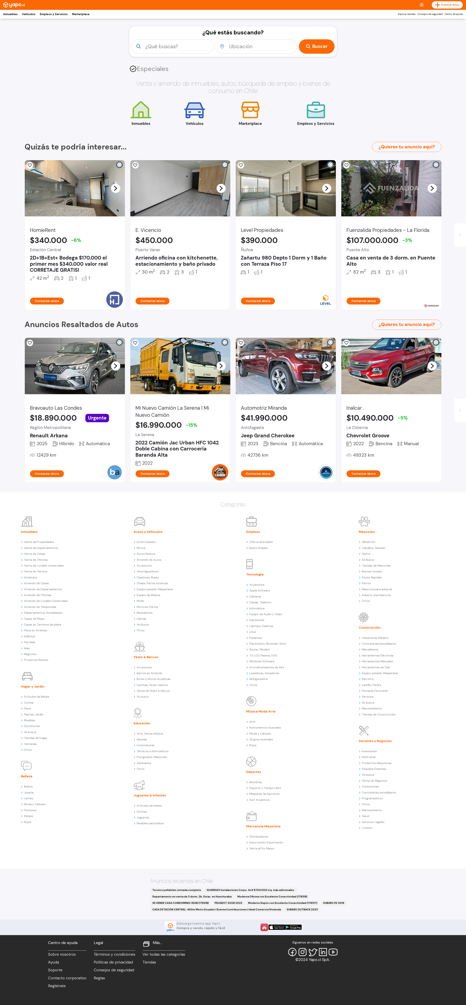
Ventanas (30, 744)
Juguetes (143, 817)
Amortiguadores (148, 571)
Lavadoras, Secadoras (264, 673)
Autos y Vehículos (148, 532)
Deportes (253, 772)
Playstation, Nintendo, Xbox (267, 644)
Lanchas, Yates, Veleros (152, 685)
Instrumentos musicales (265, 727)
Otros (28, 750)
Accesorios (144, 565)
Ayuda (53, 962)
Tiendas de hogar (35, 738)
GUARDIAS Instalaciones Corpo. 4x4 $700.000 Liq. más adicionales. (251, 890)
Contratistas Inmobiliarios (379, 644)
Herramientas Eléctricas (378, 655)
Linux (252, 632)
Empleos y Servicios (54, 14)
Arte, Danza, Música (150, 733)
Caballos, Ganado (373, 548)
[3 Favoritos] (346, 343)
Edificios (29, 636)
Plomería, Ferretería (375, 691)
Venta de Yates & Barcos (153, 691)
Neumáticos (145, 613)
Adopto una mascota (376, 595)
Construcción (370, 627)
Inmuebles (10, 14)
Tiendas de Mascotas (376, 565)
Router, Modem (259, 649)
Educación (142, 723)
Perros (366, 583)
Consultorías (370, 786)
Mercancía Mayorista (263, 826)
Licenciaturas (146, 745)
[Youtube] (333, 952)
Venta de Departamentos (41, 548)
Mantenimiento (372, 708)
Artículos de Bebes (36, 697)
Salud (365, 816)
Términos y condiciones (114, 954)
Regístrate (57, 985)
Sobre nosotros (62, 954)
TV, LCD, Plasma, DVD (263, 655)
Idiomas (142, 739)
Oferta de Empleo (261, 542)
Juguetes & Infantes (150, 795)
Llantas (141, 619)
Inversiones (369, 751)
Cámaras (255, 596)
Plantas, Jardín (33, 714)
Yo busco (143, 697)
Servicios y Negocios (375, 741)
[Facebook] (292, 952)
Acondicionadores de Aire (266, 667)
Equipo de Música (148, 595)
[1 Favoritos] (346, 165)
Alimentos (368, 542)
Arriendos (30, 577)
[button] (115, 188)
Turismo (367, 828)
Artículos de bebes (149, 806)
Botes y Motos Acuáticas (154, 679)
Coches (142, 812)
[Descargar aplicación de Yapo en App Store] (276, 927)
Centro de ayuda (454, 14)
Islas (27, 648)
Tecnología (255, 574)
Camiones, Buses (148, 577)
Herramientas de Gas (376, 667)
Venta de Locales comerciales (44, 565)
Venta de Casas (34, 554)
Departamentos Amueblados (43, 613)
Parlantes (255, 638)
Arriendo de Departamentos (43, 589)
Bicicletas (255, 782)
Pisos (27, 708)
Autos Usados (146, 542)
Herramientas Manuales (377, 661)
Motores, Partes (147, 607)
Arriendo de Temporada (40, 607)
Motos (141, 548)
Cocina (28, 703)
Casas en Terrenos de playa (42, 624)
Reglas (99, 978)
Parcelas (29, 642)
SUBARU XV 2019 (333, 903)
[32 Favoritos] (241, 165)
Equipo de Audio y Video (265, 614)
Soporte (55, 970)
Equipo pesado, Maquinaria (155, 589)
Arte (252, 722)
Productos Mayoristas (377, 763)
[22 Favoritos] (30, 165)
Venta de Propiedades (39, 542)
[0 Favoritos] (135, 165)
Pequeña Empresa (374, 769)
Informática (256, 608)
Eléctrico (368, 679)
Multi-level (369, 757)
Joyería (28, 792)
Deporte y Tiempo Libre (265, 788)
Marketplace (81, 14)
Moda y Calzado (35, 804)
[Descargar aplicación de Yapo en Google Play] (293, 927)
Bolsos (28, 786)
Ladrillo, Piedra (371, 685)
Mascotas (367, 532)
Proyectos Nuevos (36, 660)
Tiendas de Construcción (379, 714)
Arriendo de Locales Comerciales (46, 601)
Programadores (372, 798)
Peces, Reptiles (372, 577)
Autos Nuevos (146, 554)
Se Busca (143, 624)
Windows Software (262, 661)
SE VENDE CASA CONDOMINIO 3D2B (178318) (180, 903)
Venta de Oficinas (36, 560)
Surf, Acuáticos (259, 800)
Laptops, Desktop (261, 626)
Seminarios (144, 763)
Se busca (30, 732)
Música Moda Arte (261, 711)
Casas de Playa (34, 619)
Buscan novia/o (372, 571)
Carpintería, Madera (375, 638)
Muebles (29, 720)
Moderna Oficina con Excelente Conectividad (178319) (272, 896)
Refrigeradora (258, 679)
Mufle (140, 601)
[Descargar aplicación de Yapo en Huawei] (264, 927)
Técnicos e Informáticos (153, 751)
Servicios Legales (373, 822)
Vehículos (28, 14)
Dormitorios (32, 726)
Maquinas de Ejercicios (264, 794)
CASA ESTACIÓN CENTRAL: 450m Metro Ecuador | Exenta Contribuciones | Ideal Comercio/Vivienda (216, 909)
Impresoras (256, 620)
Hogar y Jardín (32, 686)
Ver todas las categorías (164, 954)
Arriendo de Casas (36, 583)
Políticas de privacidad (113, 962)
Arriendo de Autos (149, 560)
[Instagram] (302, 952)
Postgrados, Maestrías (152, 757)
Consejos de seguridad (430, 14)
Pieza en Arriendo (35, 630)
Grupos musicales (261, 739)
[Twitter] (313, 952)
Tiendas (149, 962)
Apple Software (259, 590)
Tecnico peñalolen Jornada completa (176, 890)
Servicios (368, 697)
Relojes (28, 816)
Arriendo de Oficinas (37, 595)
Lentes (28, 798)
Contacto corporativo (67, 978)
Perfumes (30, 810)
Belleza (26, 776)
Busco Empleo (258, 548)
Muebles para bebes (150, 823)
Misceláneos (370, 649)
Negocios (30, 654)
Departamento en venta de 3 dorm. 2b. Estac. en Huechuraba (192, 896)
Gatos (366, 554)
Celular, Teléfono (260, 602)
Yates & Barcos (146, 657)
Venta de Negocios (374, 781)
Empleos (253, 532)
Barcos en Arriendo (149, 673)
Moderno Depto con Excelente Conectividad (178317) (282, 903)
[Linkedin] (323, 952)
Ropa (27, 822)
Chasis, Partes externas (152, 583)
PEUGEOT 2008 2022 (228, 903)
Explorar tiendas (407, 14)
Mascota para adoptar (377, 589)
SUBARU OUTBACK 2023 (302, 909)
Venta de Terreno (36, 571)
